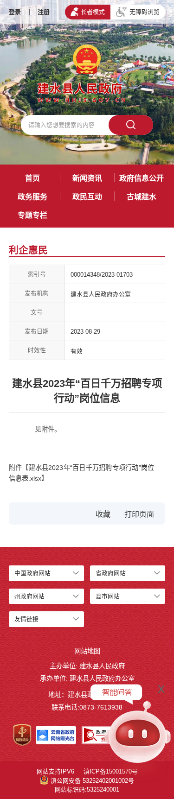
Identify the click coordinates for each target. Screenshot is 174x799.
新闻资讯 (87, 178)
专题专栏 (32, 215)
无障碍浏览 (144, 11)
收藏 (103, 514)
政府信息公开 (141, 178)
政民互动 (87, 197)
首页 (32, 178)
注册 (44, 11)
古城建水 (141, 197)
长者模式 (93, 11)
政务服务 (32, 197)
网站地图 (87, 651)
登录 (15, 11)
